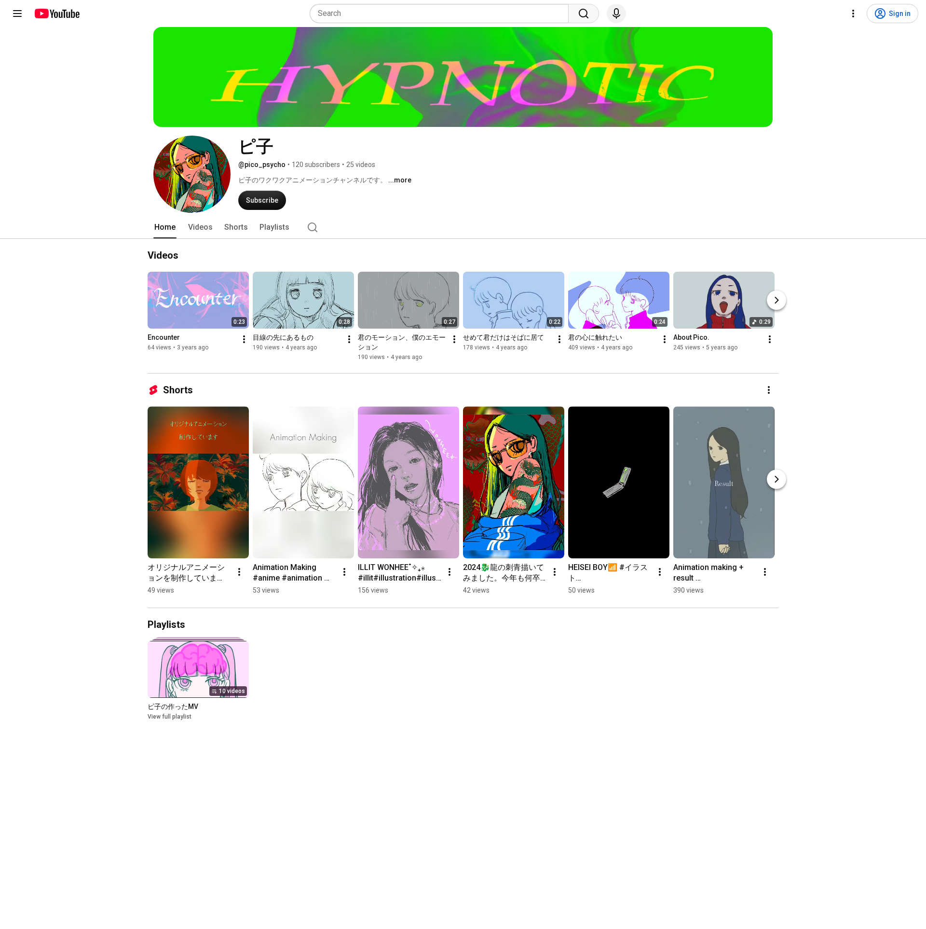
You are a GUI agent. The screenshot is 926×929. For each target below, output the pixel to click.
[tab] (165, 227)
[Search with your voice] (616, 13)
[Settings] (853, 13)
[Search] (583, 13)
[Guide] (17, 13)
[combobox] (442, 13)
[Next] (776, 300)
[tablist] (463, 227)
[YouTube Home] (56, 13)
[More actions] (244, 339)
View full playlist (169, 716)
